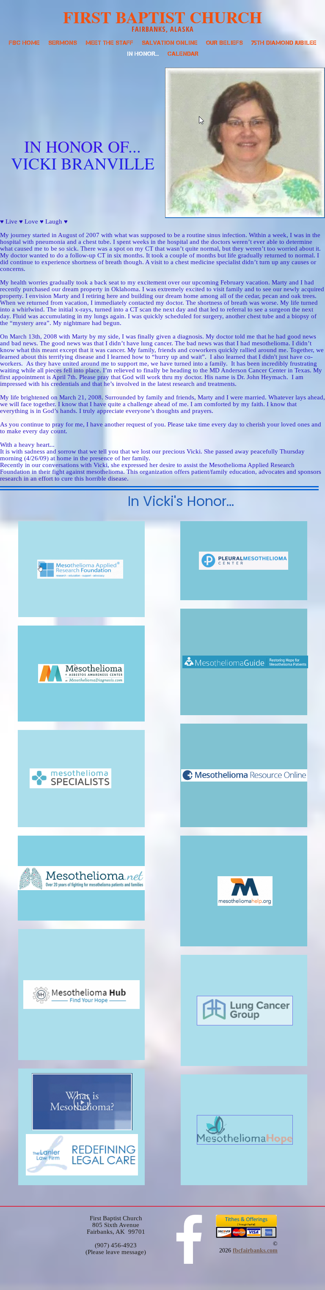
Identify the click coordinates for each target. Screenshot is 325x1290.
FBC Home (24, 42)
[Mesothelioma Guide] (243, 662)
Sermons (62, 42)
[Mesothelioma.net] (81, 878)
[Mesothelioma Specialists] (81, 778)
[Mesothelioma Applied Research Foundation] (81, 569)
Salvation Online (170, 42)
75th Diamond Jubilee (284, 42)
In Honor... (143, 53)
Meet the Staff (109, 42)
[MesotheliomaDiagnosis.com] (81, 674)
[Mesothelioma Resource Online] (243, 775)
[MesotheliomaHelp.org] (243, 891)
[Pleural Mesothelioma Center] (243, 560)
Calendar (183, 53)
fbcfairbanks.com (255, 1250)
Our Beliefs (224, 42)
